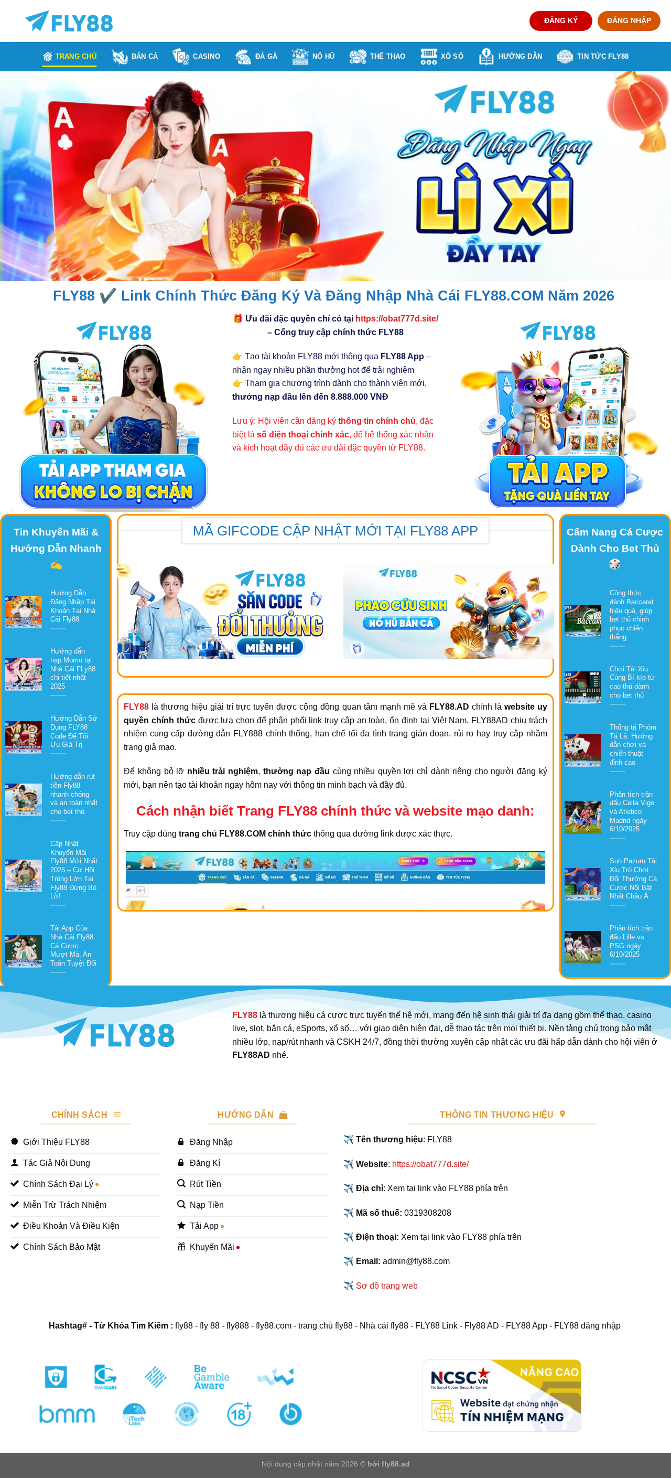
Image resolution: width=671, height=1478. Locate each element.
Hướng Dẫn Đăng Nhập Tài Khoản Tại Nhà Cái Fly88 (72, 606)
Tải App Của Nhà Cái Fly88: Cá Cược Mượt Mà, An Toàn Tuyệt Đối (73, 945)
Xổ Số (452, 56)
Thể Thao (388, 56)
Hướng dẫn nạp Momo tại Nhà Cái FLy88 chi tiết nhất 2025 (72, 668)
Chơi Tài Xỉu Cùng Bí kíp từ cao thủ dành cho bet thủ (632, 682)
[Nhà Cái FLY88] (68, 21)
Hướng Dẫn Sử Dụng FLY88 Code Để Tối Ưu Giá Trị (74, 731)
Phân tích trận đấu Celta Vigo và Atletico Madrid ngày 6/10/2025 (632, 811)
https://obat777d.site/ (396, 318)
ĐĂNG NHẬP (629, 21)
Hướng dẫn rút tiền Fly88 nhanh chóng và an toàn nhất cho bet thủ (74, 794)
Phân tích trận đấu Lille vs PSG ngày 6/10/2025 (631, 941)
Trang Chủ (76, 56)
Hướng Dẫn (520, 56)
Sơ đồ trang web (387, 1285)
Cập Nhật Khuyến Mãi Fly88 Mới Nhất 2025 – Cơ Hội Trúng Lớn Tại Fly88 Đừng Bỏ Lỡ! (74, 870)
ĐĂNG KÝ (561, 21)
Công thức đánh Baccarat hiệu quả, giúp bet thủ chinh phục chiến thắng (632, 615)
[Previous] (26, 176)
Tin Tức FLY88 (603, 56)
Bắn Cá (145, 56)
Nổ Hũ (323, 56)
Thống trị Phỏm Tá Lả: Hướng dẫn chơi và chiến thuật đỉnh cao (633, 744)
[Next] (644, 176)
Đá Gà (266, 56)
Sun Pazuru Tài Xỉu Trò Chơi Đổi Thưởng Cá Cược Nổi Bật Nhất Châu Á (633, 878)
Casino (206, 56)
